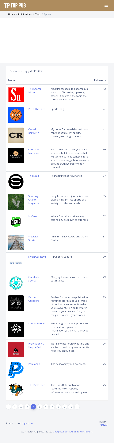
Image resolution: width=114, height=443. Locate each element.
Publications (25, 14)
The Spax (33, 175)
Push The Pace (36, 109)
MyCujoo (33, 216)
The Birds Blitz (36, 385)
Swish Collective (37, 256)
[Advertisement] (57, 40)
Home (11, 14)
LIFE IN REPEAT (37, 323)
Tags (38, 14)
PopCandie (34, 364)
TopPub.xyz (27, 423)
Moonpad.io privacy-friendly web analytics (72, 431)
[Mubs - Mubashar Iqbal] (103, 424)
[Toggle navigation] (106, 5)
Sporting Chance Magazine (33, 199)
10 (71, 406)
